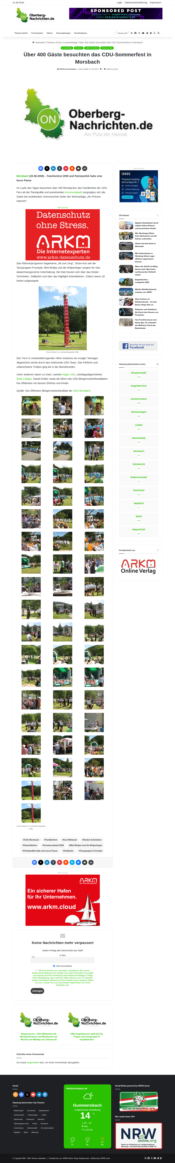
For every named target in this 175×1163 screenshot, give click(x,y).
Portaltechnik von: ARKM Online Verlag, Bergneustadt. (69, 1158)
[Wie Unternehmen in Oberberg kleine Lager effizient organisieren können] (126, 256)
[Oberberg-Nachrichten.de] (35, 15)
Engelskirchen (44, 1111)
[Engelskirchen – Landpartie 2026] (126, 282)
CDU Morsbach (82, 390)
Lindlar (43, 1115)
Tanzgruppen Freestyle (91, 851)
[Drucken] (84, 168)
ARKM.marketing (62, 207)
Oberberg (41, 1119)
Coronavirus (31, 1111)
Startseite (39, 42)
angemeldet (33, 1062)
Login (119, 2)
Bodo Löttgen (24, 378)
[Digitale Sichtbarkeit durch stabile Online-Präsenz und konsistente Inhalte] (126, 225)
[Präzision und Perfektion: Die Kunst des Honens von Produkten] (126, 312)
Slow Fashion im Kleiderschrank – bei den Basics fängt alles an (146, 302)
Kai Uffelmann (70, 840)
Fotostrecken (37, 33)
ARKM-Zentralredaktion (67, 69)
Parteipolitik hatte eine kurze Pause (41, 851)
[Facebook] (40, 168)
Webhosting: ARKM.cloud (100, 1158)
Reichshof (44, 1124)
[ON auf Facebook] (138, 349)
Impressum (155, 2)
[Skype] (72, 862)
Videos (50, 33)
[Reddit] (72, 168)
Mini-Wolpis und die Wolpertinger (86, 845)
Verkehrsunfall (32, 1128)
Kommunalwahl (73, 192)
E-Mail (63, 955)
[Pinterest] (65, 168)
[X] (47, 168)
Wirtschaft (34, 1132)
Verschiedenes (80, 33)
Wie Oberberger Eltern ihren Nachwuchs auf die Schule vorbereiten (146, 236)
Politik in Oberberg (91, 48)
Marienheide (18, 1119)
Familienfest (51, 840)
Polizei (34, 1124)
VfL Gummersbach (47, 1128)
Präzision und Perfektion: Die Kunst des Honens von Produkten (146, 312)
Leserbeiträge (70, 42)
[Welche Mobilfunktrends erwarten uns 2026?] (126, 292)
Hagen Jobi (68, 374)
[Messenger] (78, 862)
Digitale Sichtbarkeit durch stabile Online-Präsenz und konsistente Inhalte (146, 225)
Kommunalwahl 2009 (54, 845)
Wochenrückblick (64, 966)
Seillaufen (69, 851)
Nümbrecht (30, 1119)
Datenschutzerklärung (136, 2)
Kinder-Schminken (92, 840)
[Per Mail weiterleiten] (78, 168)
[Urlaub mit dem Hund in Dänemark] (126, 246)
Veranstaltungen (63, 33)
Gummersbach (19, 1115)
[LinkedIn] (53, 168)
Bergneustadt (18, 1111)
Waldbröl (17, 1132)
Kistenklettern (30, 845)
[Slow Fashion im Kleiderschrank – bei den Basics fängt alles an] (126, 302)
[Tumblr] (59, 168)
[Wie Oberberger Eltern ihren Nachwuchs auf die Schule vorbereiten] (126, 236)
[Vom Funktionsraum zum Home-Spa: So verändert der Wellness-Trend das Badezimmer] (126, 322)
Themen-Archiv (21, 33)
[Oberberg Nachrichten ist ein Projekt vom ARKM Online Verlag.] (138, 575)
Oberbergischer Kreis (21, 1124)
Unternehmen (19, 1128)
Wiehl (26, 1132)
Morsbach (78, 48)
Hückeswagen (33, 1115)
